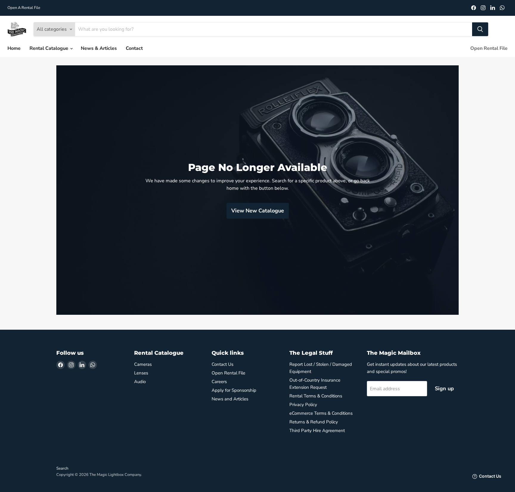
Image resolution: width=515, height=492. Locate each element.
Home (14, 48)
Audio (140, 382)
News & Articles (99, 48)
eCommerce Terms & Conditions (321, 413)
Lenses (141, 373)
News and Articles (230, 399)
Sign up (444, 388)
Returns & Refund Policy (313, 422)
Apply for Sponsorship (234, 390)
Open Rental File (489, 48)
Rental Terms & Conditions (315, 396)
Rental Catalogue (49, 48)
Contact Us (222, 364)
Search (62, 468)
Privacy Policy (303, 405)
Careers (219, 382)
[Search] (480, 29)
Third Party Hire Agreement (317, 431)
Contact (134, 48)
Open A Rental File (23, 8)
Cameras (143, 364)
